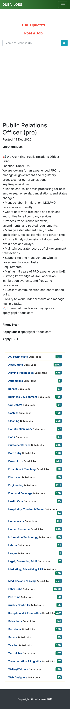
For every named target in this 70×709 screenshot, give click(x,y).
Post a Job (33, 33)
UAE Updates (33, 25)
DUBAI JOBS (12, 5)
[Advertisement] (35, 86)
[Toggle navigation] (62, 4)
